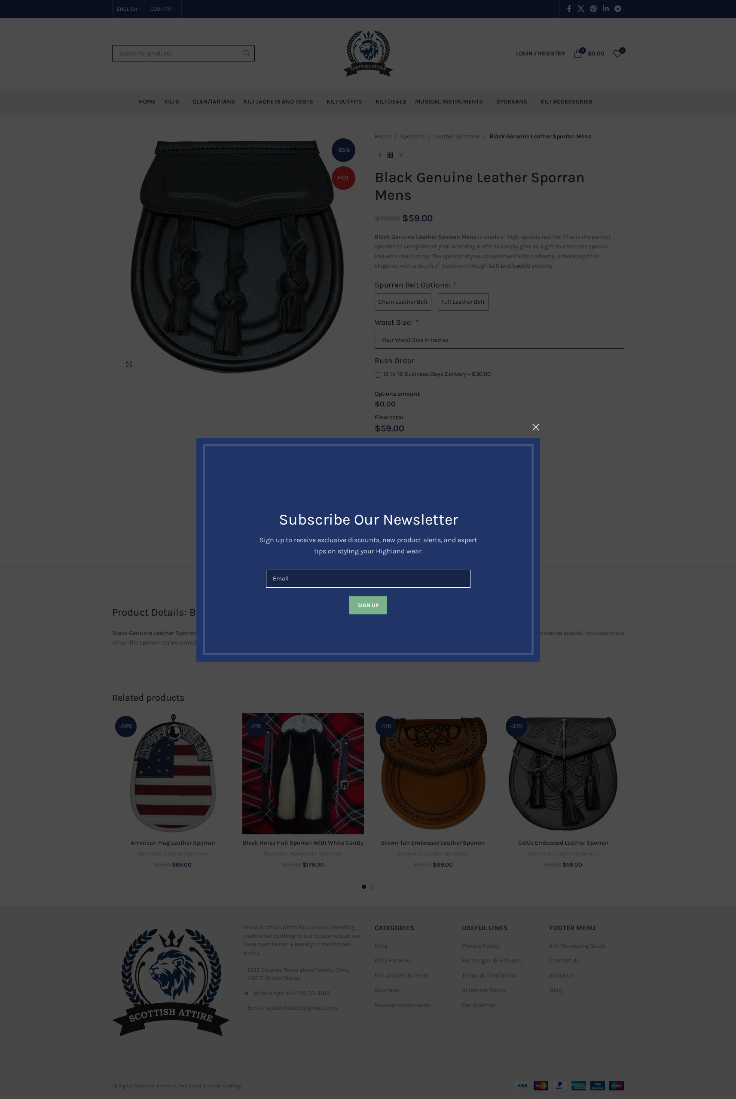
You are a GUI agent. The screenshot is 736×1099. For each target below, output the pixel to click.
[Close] (536, 427)
